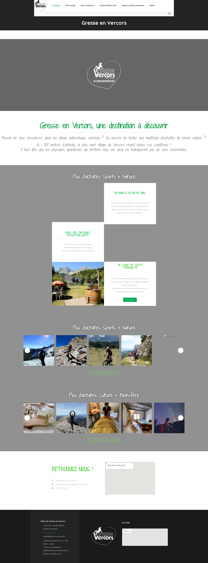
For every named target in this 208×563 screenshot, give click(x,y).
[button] (169, 13)
